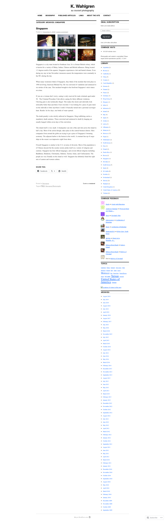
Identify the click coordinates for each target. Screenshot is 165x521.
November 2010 (107, 472)
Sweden (105, 174)
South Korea (106, 165)
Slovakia (105, 162)
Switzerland (106, 177)
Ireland (105, 111)
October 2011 (107, 441)
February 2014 (107, 365)
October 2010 (107, 475)
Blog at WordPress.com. (81, 517)
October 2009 (107, 507)
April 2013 (106, 391)
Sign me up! (106, 37)
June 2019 (106, 303)
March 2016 (106, 331)
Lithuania (105, 127)
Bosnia (105, 70)
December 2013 (107, 369)
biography (50, 15)
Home (40, 15)
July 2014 (106, 353)
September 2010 (107, 479)
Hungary (105, 102)
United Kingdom (108, 187)
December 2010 (107, 469)
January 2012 (107, 438)
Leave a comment (62, 32)
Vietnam (105, 193)
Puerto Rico (106, 152)
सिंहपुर (43, 186)
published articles (67, 15)
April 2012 (106, 428)
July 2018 (106, 309)
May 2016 (106, 328)
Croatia (105, 80)
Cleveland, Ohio (116, 215)
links (81, 15)
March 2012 (106, 431)
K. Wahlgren (82, 6)
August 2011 (106, 447)
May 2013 (106, 387)
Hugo (107, 215)
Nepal (104, 136)
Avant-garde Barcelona (118, 204)
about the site (93, 15)
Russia (105, 155)
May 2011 (106, 453)
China (104, 77)
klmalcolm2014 (110, 231)
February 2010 (107, 494)
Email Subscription (110, 22)
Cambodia (106, 74)
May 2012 (106, 425)
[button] (46, 41)
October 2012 (107, 409)
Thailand (105, 184)
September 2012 (107, 413)
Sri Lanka (105, 171)
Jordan (105, 121)
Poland (105, 149)
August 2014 (106, 350)
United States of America (110, 190)
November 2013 (107, 372)
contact (107, 15)
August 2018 (106, 306)
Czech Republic (107, 83)
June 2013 (106, 384)
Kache (107, 204)
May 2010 (106, 485)
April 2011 (106, 457)
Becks (107, 227)
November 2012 (107, 406)
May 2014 (106, 359)
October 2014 (107, 347)
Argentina (106, 67)
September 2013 (107, 375)
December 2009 (107, 501)
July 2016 (106, 325)
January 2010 (107, 497)
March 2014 (106, 362)
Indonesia (105, 108)
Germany (105, 96)
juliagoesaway (110, 220)
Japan (104, 118)
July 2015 (106, 337)
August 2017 (106, 318)
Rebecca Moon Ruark (112, 245)
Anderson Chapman (111, 209)
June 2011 (106, 450)
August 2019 (106, 296)
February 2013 (107, 397)
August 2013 (106, 378)
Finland (105, 89)
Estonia (105, 86)
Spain (104, 168)
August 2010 (106, 482)
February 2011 (107, 463)
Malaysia (105, 130)
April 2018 (106, 312)
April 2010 (106, 488)
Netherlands (106, 140)
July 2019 (106, 299)
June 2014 (106, 356)
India (104, 105)
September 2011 (107, 444)
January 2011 (107, 466)
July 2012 (106, 419)
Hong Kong (106, 99)
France (105, 92)
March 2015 (106, 343)
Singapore (42, 28)
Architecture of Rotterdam (118, 227)
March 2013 (106, 394)
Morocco (105, 133)
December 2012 (107, 403)
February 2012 (107, 435)
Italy (104, 114)
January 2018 (107, 315)
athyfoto (108, 238)
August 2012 (106, 416)
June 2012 (106, 422)
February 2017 (107, 321)
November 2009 (107, 504)
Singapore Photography (53, 186)
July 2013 (106, 381)
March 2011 (106, 460)
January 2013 (107, 400)
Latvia (104, 124)
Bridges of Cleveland (117, 258)
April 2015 (106, 340)
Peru (104, 146)
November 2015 (107, 334)
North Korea (106, 143)
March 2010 (106, 491)
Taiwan (105, 180)
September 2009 (107, 510)
